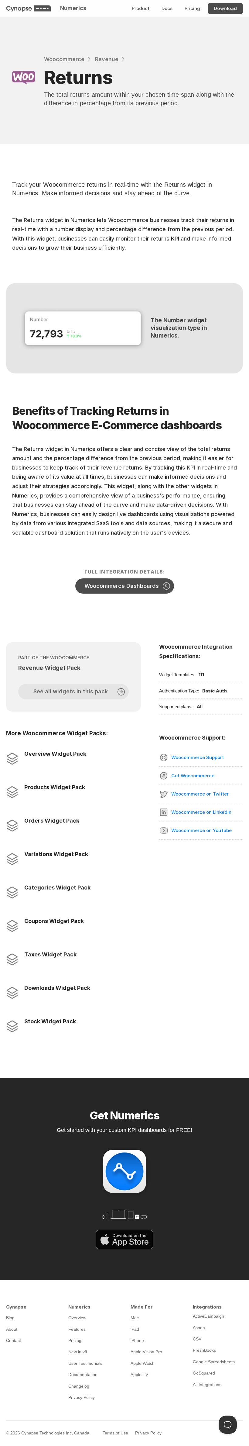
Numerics (73, 8)
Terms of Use (115, 1432)
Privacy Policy (148, 1432)
